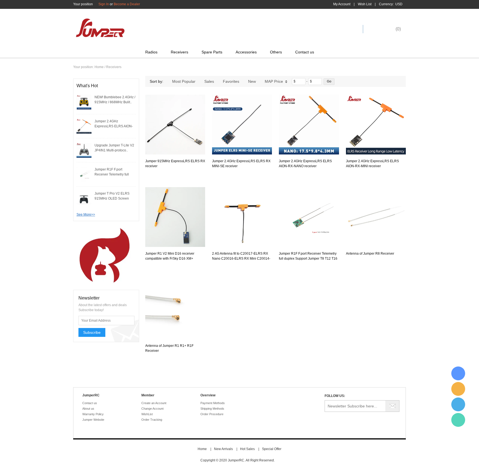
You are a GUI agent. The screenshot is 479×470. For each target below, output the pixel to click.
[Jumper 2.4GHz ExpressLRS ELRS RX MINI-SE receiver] (242, 124)
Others (276, 52)
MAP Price (274, 81)
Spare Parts (212, 52)
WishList (147, 414)
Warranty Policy (93, 414)
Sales (209, 81)
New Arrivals (223, 449)
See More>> (86, 214)
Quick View (175, 142)
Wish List (364, 4)
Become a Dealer (127, 4)
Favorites (231, 81)
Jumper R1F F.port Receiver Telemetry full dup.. (112, 174)
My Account (341, 4)
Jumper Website (93, 419)
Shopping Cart (383, 29)
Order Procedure (211, 414)
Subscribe (92, 332)
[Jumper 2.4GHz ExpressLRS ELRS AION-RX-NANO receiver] (309, 124)
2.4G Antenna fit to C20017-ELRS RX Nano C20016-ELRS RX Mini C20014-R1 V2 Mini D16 (241, 258)
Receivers (179, 52)
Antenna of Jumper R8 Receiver (370, 253)
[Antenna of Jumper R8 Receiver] (376, 217)
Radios (151, 52)
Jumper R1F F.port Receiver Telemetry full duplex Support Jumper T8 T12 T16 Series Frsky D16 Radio (308, 258)
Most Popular (183, 81)
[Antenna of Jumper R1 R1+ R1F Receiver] (175, 309)
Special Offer (271, 449)
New (252, 81)
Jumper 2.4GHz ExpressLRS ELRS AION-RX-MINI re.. (114, 126)
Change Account (152, 408)
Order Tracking (151, 419)
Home (99, 67)
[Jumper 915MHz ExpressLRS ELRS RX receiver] (175, 124)
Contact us (304, 52)
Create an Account (153, 403)
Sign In (103, 4)
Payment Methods (212, 403)
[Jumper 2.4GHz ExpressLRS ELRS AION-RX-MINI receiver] (84, 126)
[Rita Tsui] (458, 373)
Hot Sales (247, 449)
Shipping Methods (212, 408)
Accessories (246, 52)
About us (88, 408)
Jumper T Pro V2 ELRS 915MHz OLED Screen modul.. (112, 198)
